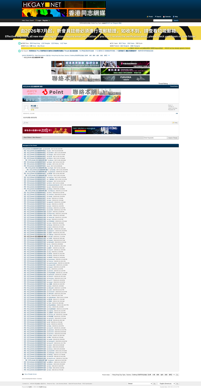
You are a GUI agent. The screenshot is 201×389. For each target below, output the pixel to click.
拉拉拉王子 (51, 230)
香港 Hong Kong (35, 43)
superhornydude (53, 263)
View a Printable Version (30, 374)
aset (50, 187)
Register (45, 20)
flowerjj (50, 225)
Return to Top (51, 383)
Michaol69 (51, 242)
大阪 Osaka (130, 43)
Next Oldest (27, 137)
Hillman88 (51, 288)
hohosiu (51, 208)
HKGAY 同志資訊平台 (28, 55)
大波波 (50, 238)
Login (39, 20)
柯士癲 (33, 106)
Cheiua (50, 335)
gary (50, 150)
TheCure (51, 261)
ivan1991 (51, 209)
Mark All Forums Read (75, 383)
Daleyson (52, 190)
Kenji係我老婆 (52, 309)
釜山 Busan (40, 46)
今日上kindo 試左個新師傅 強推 (32, 149)
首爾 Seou (33, 46)
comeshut (51, 194)
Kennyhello (47, 148)
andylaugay (51, 352)
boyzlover (51, 333)
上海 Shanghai (45, 43)
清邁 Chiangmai (135, 46)
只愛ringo (51, 234)
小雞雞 (50, 284)
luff (49, 322)
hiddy (50, 326)
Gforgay (51, 154)
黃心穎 (50, 320)
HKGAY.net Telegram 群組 (113, 23)
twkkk (50, 347)
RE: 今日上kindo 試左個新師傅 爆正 (35, 150)
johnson (52, 360)
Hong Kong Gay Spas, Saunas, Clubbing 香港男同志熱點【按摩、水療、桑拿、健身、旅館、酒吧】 (80, 55)
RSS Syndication (87, 383)
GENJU (51, 158)
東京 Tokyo (122, 43)
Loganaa (51, 310)
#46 (177, 113)
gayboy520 (51, 274)
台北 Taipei (63, 43)
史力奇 (50, 156)
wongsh (51, 282)
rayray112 (51, 318)
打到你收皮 (51, 221)
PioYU (50, 183)
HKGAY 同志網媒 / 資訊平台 (38, 383)
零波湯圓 (51, 316)
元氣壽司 (51, 312)
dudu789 (51, 356)
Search (159, 16)
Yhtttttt (50, 367)
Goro (51, 175)
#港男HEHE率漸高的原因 (145, 51)
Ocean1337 (52, 291)
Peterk (50, 162)
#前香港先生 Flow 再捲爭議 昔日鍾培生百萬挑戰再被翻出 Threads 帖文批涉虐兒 (53, 51)
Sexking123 (52, 341)
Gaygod (51, 240)
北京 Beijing (55, 43)
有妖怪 (50, 253)
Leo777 (50, 280)
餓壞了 (50, 248)
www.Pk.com (52, 358)
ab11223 (51, 270)
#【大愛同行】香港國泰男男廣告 (105, 51)
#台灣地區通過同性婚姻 (86, 51)
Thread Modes (174, 86)
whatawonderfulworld (54, 185)
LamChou (51, 177)
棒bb (50, 337)
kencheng (51, 278)
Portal (151, 16)
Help (176, 16)
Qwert (50, 211)
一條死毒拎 (51, 179)
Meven (51, 160)
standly (50, 196)
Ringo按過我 (52, 272)
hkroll (50, 227)
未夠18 (50, 232)
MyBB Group (42, 387)
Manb (50, 164)
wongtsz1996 (52, 265)
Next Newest (37, 137)
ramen (50, 345)
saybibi (50, 339)
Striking (50, 188)
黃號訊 (50, 301)
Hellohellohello (52, 297)
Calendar (168, 16)
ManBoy (51, 354)
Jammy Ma (51, 217)
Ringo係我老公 (52, 305)
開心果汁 (51, 228)
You (49, 268)
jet (49, 166)
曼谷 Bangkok (124, 46)
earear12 (51, 276)
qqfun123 (51, 202)
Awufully (53, 169)
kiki (49, 324)
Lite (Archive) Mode (61, 383)
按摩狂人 (51, 362)
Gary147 (51, 249)
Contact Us (26, 383)
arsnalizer (51, 152)
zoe (49, 244)
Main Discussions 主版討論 (43, 55)
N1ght (51, 168)
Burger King (52, 213)
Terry (50, 307)
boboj (50, 286)
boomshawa (52, 259)
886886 (50, 257)
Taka (50, 303)
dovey (50, 192)
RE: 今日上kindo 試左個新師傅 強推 (35, 211)
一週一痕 (51, 246)
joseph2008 (51, 350)
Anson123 (51, 331)
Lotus (50, 223)
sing (50, 251)
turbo (50, 200)
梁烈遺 (50, 299)
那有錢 (50, 173)
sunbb (50, 289)
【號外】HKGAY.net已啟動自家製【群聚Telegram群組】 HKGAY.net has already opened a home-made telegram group (153, 48)
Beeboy (50, 364)
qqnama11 (52, 171)
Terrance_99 (52, 314)
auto (50, 198)
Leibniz (50, 215)
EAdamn (51, 181)
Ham (50, 366)
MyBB (30, 387)
